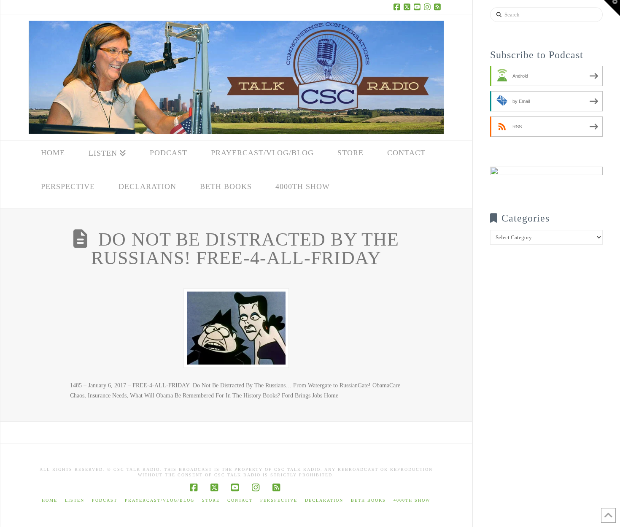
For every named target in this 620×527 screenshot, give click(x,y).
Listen (74, 500)
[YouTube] (418, 7)
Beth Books (368, 500)
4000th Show (412, 500)
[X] (408, 7)
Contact (240, 500)
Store (211, 500)
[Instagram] (428, 7)
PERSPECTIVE (278, 500)
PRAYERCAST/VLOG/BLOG (159, 500)
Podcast (104, 500)
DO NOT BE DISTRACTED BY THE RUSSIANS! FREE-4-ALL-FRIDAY (245, 248)
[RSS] (439, 7)
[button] (612, 8)
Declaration (324, 500)
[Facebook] (398, 7)
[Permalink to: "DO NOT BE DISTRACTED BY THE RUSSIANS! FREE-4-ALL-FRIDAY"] (236, 328)
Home (49, 500)
